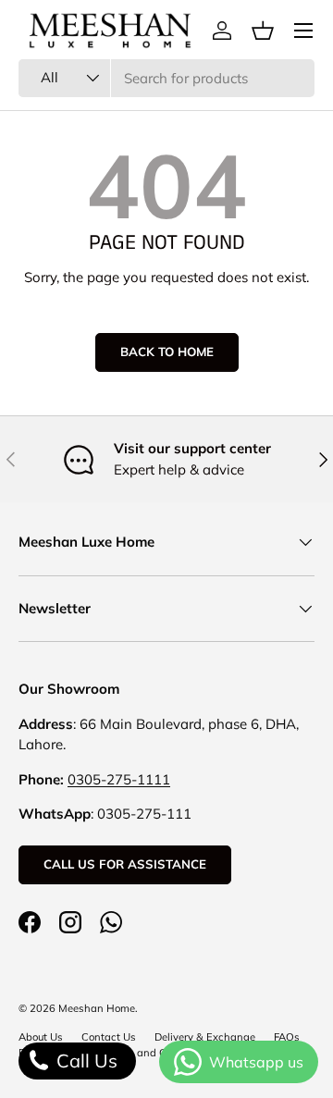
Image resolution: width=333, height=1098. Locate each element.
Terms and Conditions (158, 1052)
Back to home (167, 351)
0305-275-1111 (119, 779)
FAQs (287, 1036)
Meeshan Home (96, 1008)
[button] (262, 30)
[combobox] (166, 78)
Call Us (84, 1060)
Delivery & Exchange (204, 1036)
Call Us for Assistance (124, 864)
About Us (40, 1036)
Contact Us (108, 1036)
